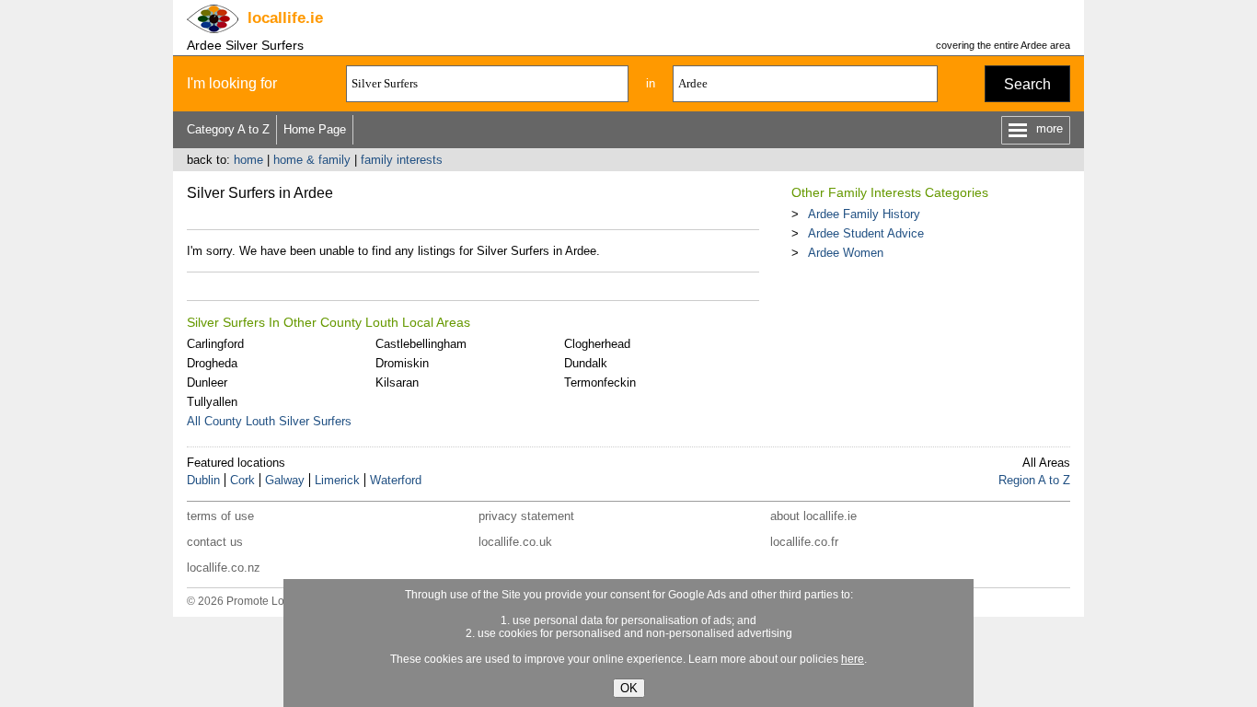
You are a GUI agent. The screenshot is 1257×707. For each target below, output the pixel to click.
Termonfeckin (600, 382)
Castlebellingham (421, 344)
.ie (285, 18)
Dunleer (207, 382)
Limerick (337, 480)
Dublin (203, 480)
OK (629, 688)
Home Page (314, 129)
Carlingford (215, 344)
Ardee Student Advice (866, 233)
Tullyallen (212, 402)
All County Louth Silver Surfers (269, 421)
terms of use (220, 516)
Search (1027, 84)
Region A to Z (1034, 480)
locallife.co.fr (804, 542)
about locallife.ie (813, 516)
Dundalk (585, 363)
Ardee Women (845, 253)
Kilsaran (397, 382)
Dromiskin (402, 363)
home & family (312, 160)
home (248, 160)
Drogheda (212, 363)
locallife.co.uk (515, 542)
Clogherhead (597, 344)
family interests (402, 160)
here (852, 659)
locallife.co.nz (223, 567)
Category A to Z (228, 129)
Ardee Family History (864, 214)
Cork (242, 480)
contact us (215, 542)
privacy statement (526, 516)
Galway (285, 480)
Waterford (395, 480)
